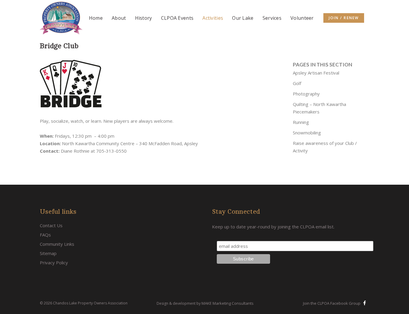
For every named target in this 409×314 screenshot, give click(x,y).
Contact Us (51, 225)
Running (301, 122)
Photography (306, 94)
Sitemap (48, 253)
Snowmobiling (307, 133)
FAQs (45, 235)
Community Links (57, 244)
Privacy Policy (54, 262)
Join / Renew (344, 17)
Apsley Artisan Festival (316, 73)
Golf (297, 83)
